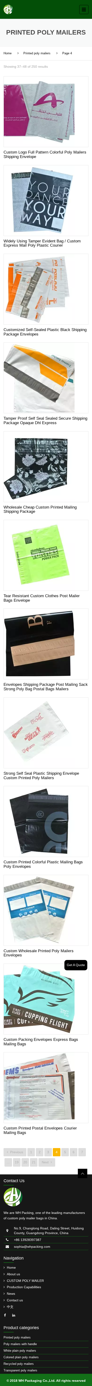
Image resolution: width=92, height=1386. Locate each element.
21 (34, 1162)
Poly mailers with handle (20, 1344)
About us (13, 1274)
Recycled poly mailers (19, 1364)
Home (8, 53)
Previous (16, 1152)
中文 (10, 1307)
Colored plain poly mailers (21, 1357)
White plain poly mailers (20, 1350)
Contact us (15, 1300)
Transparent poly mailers (20, 1370)
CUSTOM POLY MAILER (25, 1281)
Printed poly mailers (36, 53)
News (11, 1293)
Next (46, 1162)
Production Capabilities (24, 1287)
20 (25, 1162)
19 (17, 1162)
